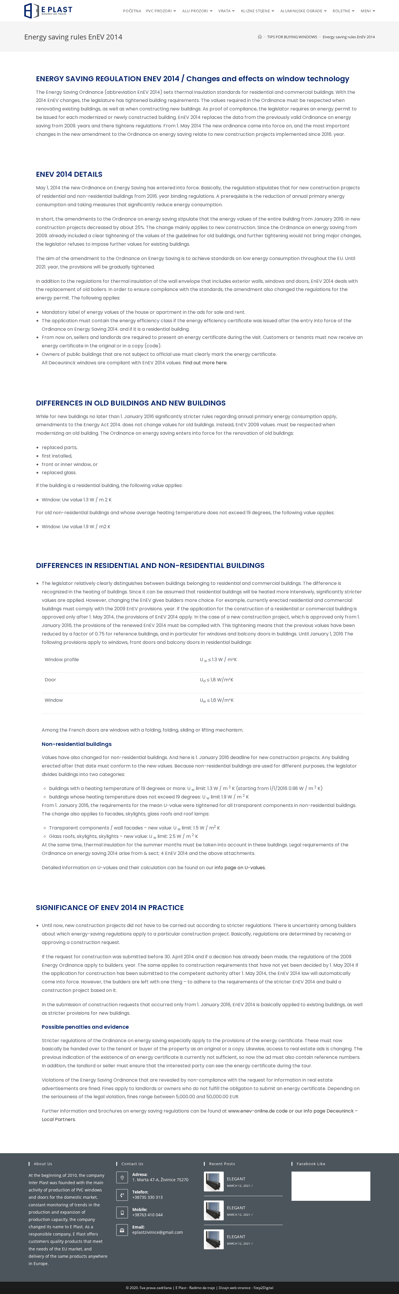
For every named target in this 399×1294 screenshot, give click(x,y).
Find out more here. (205, 362)
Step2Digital (263, 1287)
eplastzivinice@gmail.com (157, 1232)
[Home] (260, 36)
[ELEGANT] (214, 1181)
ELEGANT (236, 1179)
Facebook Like (311, 1163)
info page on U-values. (240, 867)
